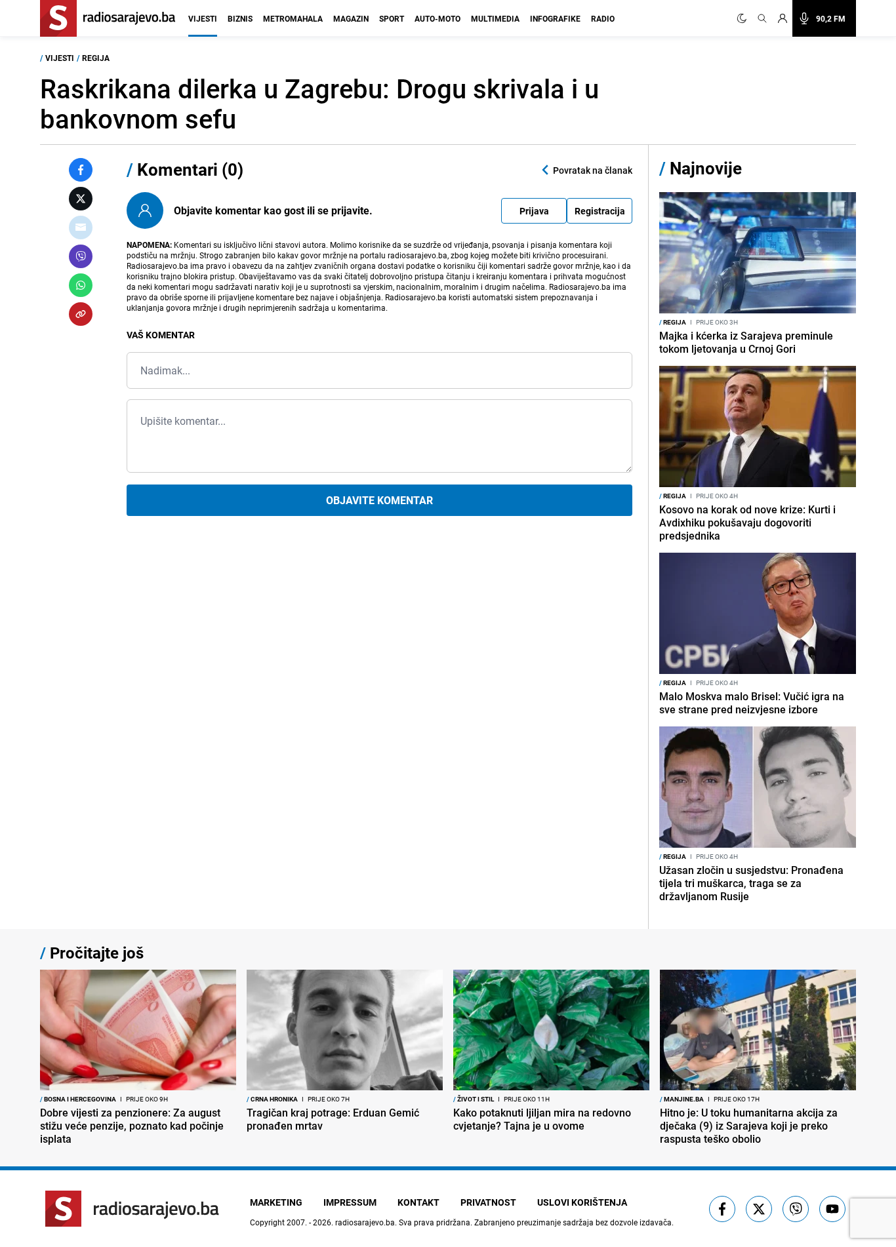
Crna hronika (272, 1098)
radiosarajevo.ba (365, 1222)
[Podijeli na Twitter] (80, 198)
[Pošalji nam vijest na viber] (796, 1209)
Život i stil (473, 1098)
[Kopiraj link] (80, 314)
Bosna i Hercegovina (78, 1098)
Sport (391, 18)
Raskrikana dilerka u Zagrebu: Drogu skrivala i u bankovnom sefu (319, 103)
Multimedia (495, 18)
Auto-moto (437, 18)
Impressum (350, 1202)
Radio (603, 18)
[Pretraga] (762, 18)
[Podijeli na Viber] (80, 256)
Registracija (600, 211)
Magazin (351, 18)
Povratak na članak (592, 170)
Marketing (276, 1202)
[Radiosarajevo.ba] (132, 1209)
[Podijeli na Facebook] (80, 170)
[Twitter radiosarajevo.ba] (759, 1209)
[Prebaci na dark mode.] (744, 18)
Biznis (240, 18)
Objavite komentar (379, 500)
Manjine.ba (682, 1098)
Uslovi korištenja (582, 1202)
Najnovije (706, 168)
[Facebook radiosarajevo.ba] (722, 1209)
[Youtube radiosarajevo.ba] (832, 1209)
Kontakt (418, 1202)
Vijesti (202, 18)
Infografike (555, 18)
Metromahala (293, 18)
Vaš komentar (161, 334)
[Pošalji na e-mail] (80, 227)
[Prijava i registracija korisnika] (782, 18)
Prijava (534, 211)
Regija (96, 57)
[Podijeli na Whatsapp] (80, 285)
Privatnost (488, 1202)
